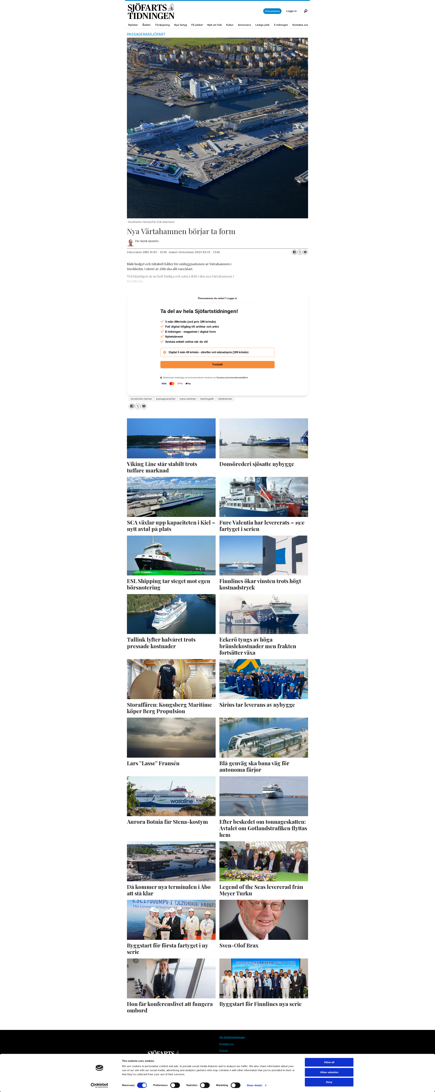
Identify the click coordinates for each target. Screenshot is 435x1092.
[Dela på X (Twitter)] (299, 252)
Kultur (229, 24)
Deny (329, 1082)
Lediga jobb (262, 24)
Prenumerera (272, 11)
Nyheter (133, 24)
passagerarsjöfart (165, 398)
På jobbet (197, 24)
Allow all (329, 1062)
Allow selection (329, 1072)
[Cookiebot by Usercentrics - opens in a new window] (99, 1085)
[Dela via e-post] (305, 252)
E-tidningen (281, 24)
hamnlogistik (207, 398)
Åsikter (146, 24)
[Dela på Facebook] (294, 252)
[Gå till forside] (195, 11)
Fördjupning (162, 24)
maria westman (188, 398)
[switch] (175, 1085)
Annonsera (244, 24)
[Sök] (305, 11)
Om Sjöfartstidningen (232, 1037)
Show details (254, 1085)
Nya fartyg (180, 24)
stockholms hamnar (141, 398)
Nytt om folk (214, 24)
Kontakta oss (300, 24)
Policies (223, 1050)
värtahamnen (225, 398)
